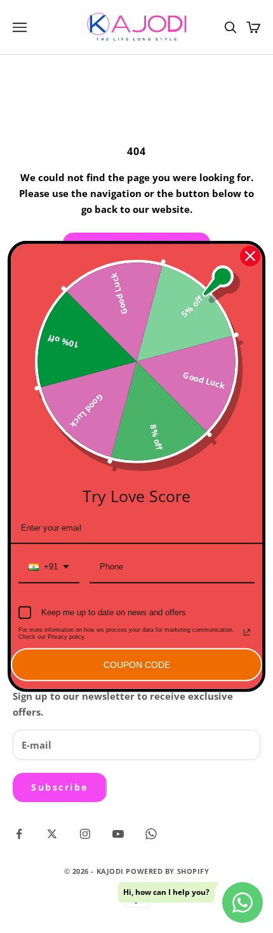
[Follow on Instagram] (85, 833)
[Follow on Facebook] (19, 833)
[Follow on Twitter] (52, 833)
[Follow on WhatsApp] (151, 833)
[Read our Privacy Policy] (247, 632)
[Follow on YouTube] (118, 833)
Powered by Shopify (167, 871)
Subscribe (59, 787)
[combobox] (48, 567)
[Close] (250, 256)
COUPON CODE (136, 664)
